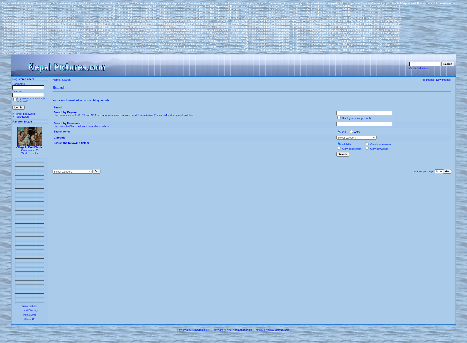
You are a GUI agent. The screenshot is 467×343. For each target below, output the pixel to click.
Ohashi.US (29, 319)
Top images (428, 79)
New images (443, 79)
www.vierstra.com (278, 329)
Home (56, 79)
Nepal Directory (30, 310)
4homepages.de (242, 329)
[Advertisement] (29, 231)
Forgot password (25, 113)
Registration (22, 116)
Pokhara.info (29, 315)
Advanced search (419, 68)
